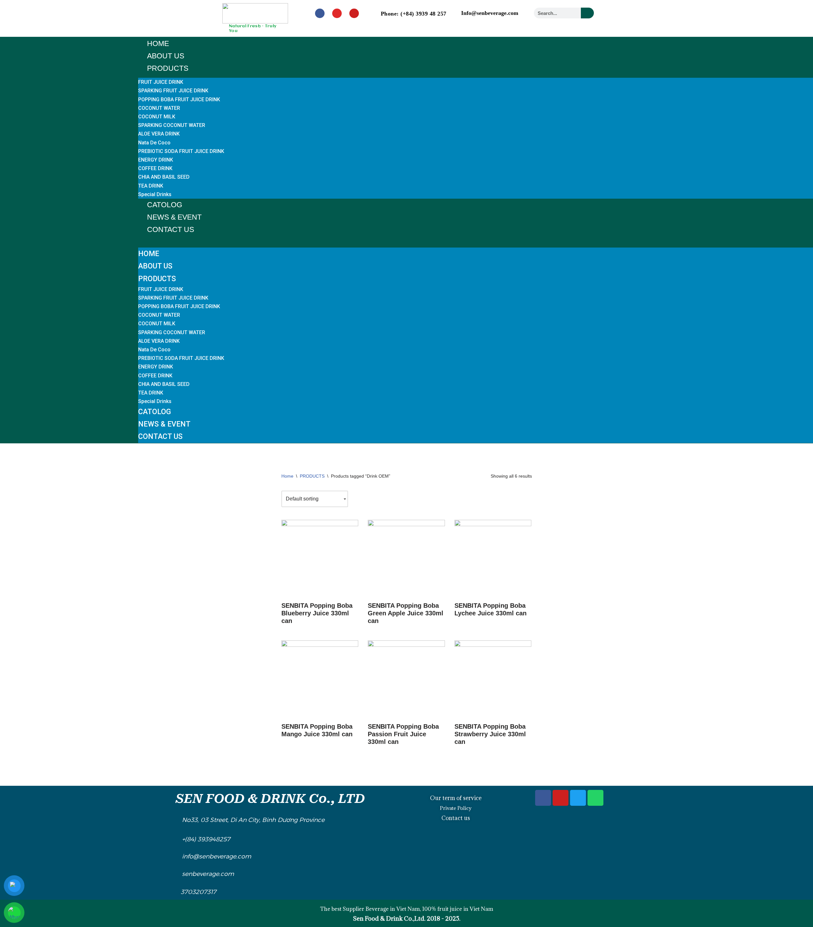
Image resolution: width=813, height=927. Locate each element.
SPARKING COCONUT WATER (171, 125)
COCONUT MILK (156, 117)
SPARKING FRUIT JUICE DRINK (173, 91)
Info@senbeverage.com (489, 13)
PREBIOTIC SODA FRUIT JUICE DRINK (181, 151)
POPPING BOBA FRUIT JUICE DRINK (179, 99)
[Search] (587, 13)
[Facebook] (320, 13)
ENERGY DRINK (155, 160)
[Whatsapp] (595, 798)
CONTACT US (170, 229)
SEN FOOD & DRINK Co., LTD (270, 798)
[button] (475, 240)
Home (287, 476)
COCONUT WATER (159, 108)
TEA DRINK (150, 186)
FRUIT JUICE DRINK (160, 82)
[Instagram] (337, 13)
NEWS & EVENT (174, 217)
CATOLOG (164, 205)
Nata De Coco (154, 143)
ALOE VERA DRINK (159, 134)
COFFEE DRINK (155, 168)
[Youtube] (354, 13)
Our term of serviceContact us (455, 808)
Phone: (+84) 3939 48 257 (414, 13)
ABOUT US (165, 56)
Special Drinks (154, 194)
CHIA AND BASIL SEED (164, 177)
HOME (158, 43)
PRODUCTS (167, 68)
